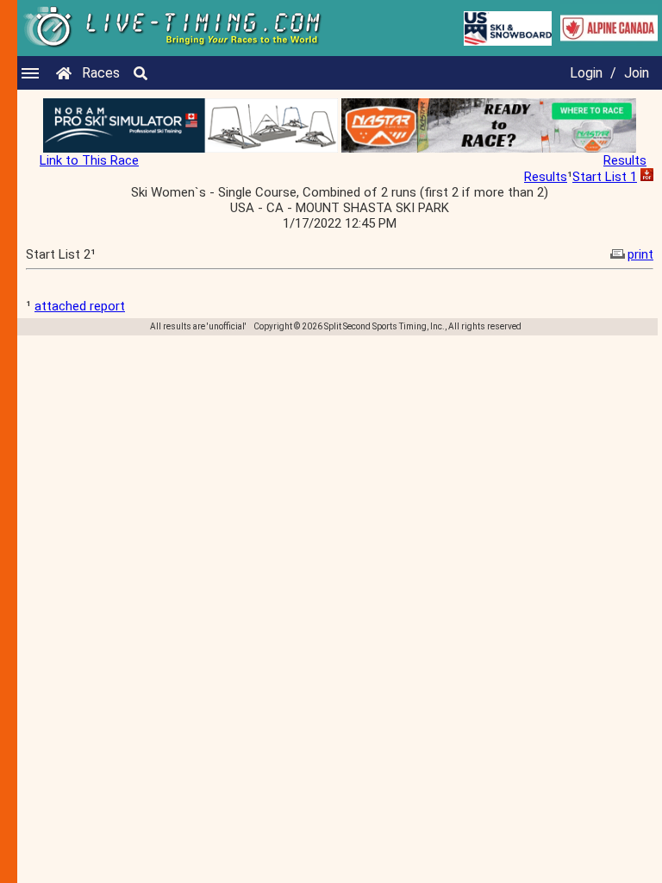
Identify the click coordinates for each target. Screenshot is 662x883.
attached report (79, 306)
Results (624, 160)
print (640, 254)
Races (101, 73)
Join (636, 73)
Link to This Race (89, 160)
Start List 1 (604, 177)
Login (586, 73)
